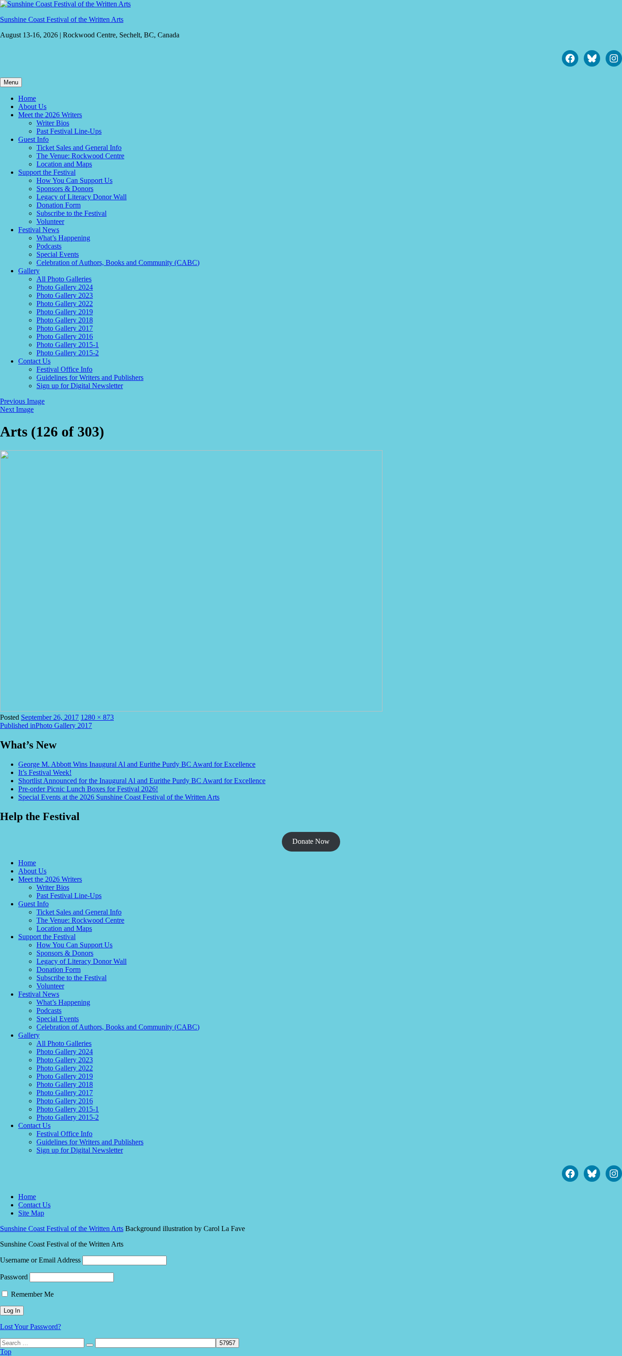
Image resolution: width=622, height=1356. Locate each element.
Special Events (57, 254)
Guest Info (33, 139)
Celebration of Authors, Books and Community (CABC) (117, 262)
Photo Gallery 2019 (64, 312)
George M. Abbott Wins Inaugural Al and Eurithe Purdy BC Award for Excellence (136, 764)
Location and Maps (64, 164)
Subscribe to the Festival (71, 213)
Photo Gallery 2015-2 (67, 353)
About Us (32, 106)
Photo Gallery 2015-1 (67, 344)
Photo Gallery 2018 (64, 320)
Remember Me (31, 1294)
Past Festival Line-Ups (69, 131)
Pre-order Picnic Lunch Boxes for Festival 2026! (88, 789)
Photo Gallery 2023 (64, 295)
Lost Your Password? (30, 1326)
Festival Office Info (64, 369)
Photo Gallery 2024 (64, 287)
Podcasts (48, 246)
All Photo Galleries (64, 279)
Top (5, 1352)
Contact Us (34, 361)
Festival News (38, 230)
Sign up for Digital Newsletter (79, 386)
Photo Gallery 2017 (64, 328)
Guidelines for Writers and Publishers (89, 377)
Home (27, 98)
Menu (11, 82)
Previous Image (22, 401)
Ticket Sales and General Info (79, 147)
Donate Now (311, 841)
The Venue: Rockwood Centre (80, 156)
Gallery (29, 271)
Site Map (31, 1213)
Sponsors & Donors (64, 188)
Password (14, 1277)
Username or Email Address (40, 1260)
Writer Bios (52, 123)
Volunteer (50, 221)
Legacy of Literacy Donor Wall (81, 197)
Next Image (17, 409)
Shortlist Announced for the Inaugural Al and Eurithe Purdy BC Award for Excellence (141, 781)
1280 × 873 (97, 717)
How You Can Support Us (74, 180)
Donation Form (58, 205)
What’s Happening (63, 238)
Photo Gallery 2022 (64, 303)
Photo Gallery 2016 (64, 336)
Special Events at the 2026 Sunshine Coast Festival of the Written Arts (118, 797)
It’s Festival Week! (44, 772)
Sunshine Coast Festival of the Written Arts (61, 19)
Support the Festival (47, 172)
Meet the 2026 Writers (50, 115)
